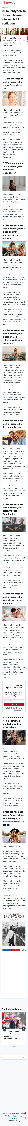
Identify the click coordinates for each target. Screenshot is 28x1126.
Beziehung (5, 7)
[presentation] (14, 1020)
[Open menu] (24, 3)
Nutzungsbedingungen (14, 1116)
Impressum (15, 1118)
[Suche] (23, 1057)
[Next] (23, 1029)
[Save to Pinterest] (15, 950)
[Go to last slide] (4, 1029)
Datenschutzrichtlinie (18, 1113)
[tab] (10, 1046)
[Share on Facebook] (6, 950)
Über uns (5, 1113)
